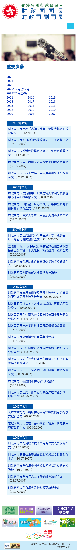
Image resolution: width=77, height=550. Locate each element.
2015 (10, 105)
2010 (52, 109)
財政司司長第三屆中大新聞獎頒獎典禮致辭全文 (38, 162)
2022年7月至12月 (18, 89)
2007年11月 (20, 187)
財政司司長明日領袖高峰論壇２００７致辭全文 (38, 139)
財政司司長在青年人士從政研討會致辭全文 (35, 476)
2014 (31, 105)
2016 (52, 101)
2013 (52, 105)
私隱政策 (55, 544)
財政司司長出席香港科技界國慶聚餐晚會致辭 (36, 325)
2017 (31, 101)
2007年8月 (20, 406)
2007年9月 (20, 287)
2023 (10, 85)
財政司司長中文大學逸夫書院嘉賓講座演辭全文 (38, 215)
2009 (10, 113)
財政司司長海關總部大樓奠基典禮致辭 (32, 272)
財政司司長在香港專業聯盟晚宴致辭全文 (34, 487)
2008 (31, 113)
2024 (10, 81)
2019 (52, 97)
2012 (10, 109)
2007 (52, 113)
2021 (10, 97)
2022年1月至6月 (17, 93)
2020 (31, 97)
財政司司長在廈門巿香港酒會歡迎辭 (31, 381)
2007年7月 (20, 437)
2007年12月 (20, 123)
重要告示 (44, 544)
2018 (10, 101)
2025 (10, 77)
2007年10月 (20, 229)
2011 (31, 109)
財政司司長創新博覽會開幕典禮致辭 (31, 336)
